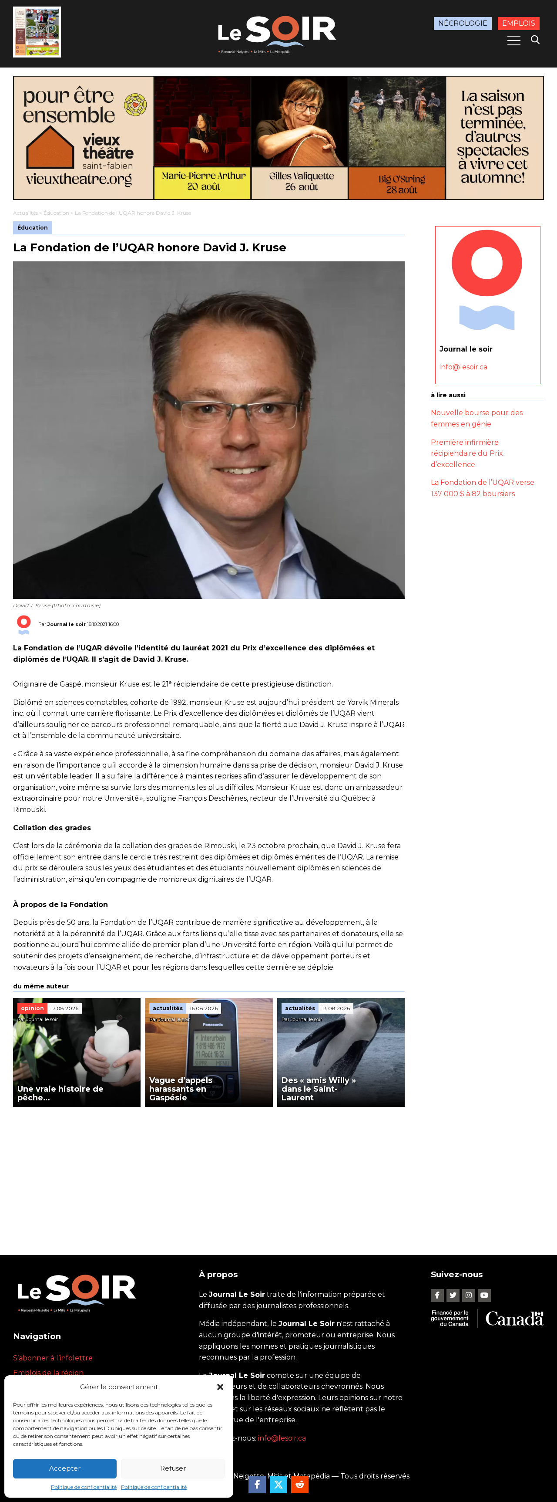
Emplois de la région (48, 1373)
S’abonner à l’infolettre (53, 1358)
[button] (220, 1387)
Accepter (65, 1468)
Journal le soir (66, 624)
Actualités (25, 213)
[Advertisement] (209, 1172)
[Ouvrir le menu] (513, 40)
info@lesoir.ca (463, 367)
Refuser (173, 1468)
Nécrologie (462, 23)
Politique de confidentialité (84, 1487)
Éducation (56, 213)
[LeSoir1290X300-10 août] (278, 138)
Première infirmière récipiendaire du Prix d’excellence (467, 453)
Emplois (518, 23)
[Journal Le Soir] (278, 33)
